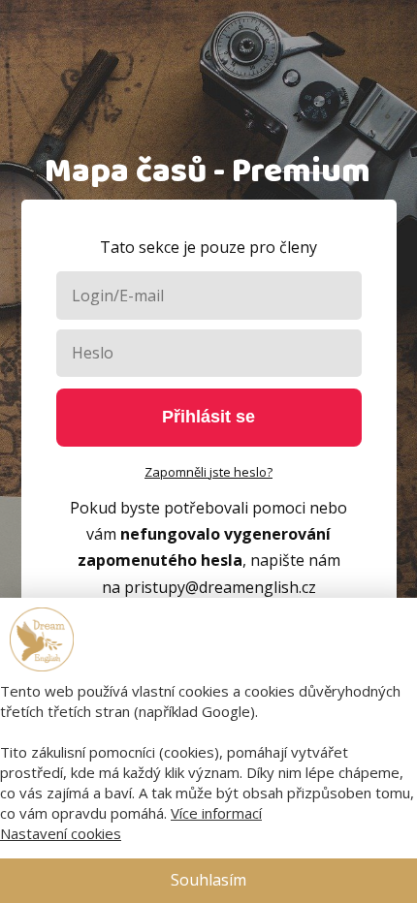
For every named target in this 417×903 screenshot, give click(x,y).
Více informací (216, 813)
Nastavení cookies (60, 833)
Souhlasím (208, 879)
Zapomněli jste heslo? (208, 472)
